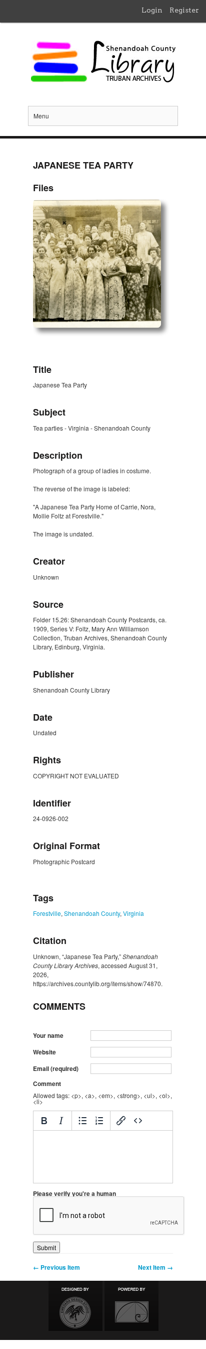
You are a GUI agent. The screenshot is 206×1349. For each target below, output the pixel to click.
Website (44, 1052)
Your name (48, 1035)
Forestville (47, 913)
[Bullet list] (82, 1120)
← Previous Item (56, 1267)
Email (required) (55, 1068)
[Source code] (138, 1120)
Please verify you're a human (74, 1193)
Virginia (133, 913)
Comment (47, 1084)
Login (152, 10)
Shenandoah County (92, 913)
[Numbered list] (99, 1120)
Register (184, 10)
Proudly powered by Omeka (131, 1306)
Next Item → (155, 1267)
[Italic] (61, 1120)
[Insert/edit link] (121, 1120)
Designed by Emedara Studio (75, 1306)
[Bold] (44, 1120)
